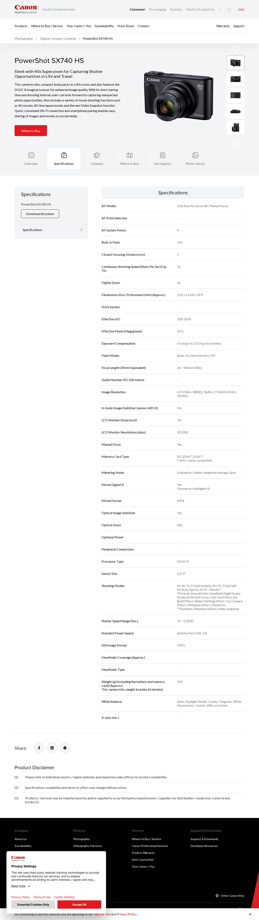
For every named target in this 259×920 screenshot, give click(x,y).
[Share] (39, 748)
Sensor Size (109, 573)
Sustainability (104, 26)
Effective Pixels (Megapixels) (122, 331)
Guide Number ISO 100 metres (123, 380)
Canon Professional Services (150, 846)
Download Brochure (40, 214)
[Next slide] (235, 48)
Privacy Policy (126, 914)
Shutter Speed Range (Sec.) (120, 621)
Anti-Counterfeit (143, 859)
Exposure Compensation (118, 343)
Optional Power (113, 537)
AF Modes (109, 206)
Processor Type (112, 561)
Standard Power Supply (118, 633)
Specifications (64, 163)
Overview (31, 163)
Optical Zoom (111, 525)
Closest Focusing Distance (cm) (123, 254)
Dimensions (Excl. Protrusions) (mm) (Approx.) (133, 295)
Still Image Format (114, 645)
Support (238, 26)
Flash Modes (110, 355)
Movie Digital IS (113, 485)
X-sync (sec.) (110, 717)
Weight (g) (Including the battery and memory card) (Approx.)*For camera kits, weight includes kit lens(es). (133, 685)
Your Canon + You (79, 26)
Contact (143, 26)
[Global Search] (229, 9)
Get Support (162, 163)
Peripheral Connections (118, 549)
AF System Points (114, 230)
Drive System (111, 307)
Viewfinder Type (113, 669)
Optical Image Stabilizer (118, 513)
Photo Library (195, 163)
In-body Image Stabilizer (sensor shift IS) (130, 408)
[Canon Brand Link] (26, 9)
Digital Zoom (111, 282)
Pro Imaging (158, 9)
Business (176, 9)
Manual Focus (111, 444)
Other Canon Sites (232, 895)
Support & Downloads (204, 839)
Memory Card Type (115, 456)
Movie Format (111, 501)
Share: (21, 748)
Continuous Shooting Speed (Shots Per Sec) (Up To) (134, 268)
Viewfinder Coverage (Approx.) (123, 657)
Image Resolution (114, 392)
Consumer (138, 9)
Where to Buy (30, 131)
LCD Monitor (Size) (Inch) (119, 420)
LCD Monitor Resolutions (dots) (124, 432)
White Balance (112, 701)
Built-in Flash (111, 242)
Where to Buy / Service (47, 26)
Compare (96, 163)
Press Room (126, 26)
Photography (81, 839)
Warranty (222, 26)
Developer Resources (204, 846)
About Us (21, 839)
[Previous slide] (235, 144)
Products (21, 26)
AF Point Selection (114, 218)
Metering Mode (113, 472)
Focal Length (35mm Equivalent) (124, 367)
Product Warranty (143, 852)
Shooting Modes (113, 586)
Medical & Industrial (200, 9)
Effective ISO (111, 319)
